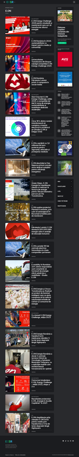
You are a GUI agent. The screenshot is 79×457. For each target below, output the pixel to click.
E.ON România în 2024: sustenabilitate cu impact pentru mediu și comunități (42, 44)
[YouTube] (73, 440)
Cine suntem (62, 42)
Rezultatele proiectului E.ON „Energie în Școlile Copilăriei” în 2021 (42, 401)
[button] (4, 2)
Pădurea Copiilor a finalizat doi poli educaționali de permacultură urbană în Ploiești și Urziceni (66, 96)
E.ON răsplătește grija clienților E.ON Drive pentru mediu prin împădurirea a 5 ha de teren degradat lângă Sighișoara (41, 422)
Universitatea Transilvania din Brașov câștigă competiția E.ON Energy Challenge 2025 (42, 62)
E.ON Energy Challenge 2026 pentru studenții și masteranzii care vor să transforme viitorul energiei (42, 25)
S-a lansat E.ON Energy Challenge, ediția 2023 (41, 316)
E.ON (32, 18)
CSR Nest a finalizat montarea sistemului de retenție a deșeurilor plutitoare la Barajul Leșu (66, 104)
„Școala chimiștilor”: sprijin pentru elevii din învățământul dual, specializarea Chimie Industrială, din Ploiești (66, 111)
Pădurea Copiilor (71, 454)
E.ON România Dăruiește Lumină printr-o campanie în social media (40, 81)
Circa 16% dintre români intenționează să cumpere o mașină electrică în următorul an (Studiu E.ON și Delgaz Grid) (42, 126)
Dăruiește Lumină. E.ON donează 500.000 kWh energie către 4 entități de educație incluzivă (42, 230)
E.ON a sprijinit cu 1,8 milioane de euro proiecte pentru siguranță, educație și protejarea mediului (41, 147)
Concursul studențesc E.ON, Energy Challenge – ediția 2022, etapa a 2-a (42, 383)
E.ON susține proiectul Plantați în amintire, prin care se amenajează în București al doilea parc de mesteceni (42, 211)
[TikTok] (65, 440)
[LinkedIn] (68, 440)
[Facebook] (63, 440)
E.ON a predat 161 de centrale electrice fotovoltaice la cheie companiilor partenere (41, 249)
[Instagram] (70, 440)
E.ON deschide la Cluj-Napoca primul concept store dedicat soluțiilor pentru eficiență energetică (41, 167)
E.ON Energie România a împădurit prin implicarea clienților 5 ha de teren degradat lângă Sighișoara (42, 338)
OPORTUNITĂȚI (36, 18)
